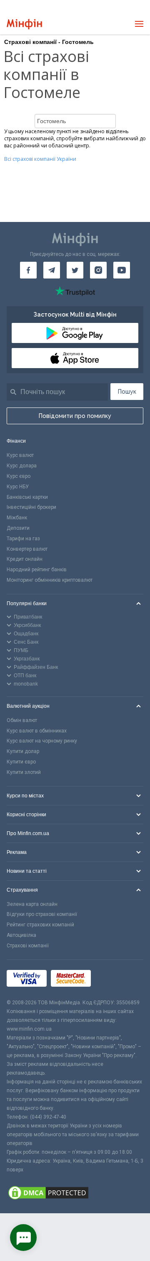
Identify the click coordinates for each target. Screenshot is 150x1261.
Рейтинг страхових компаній (40, 925)
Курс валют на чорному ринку (42, 741)
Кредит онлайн (24, 559)
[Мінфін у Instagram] (98, 270)
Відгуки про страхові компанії (42, 914)
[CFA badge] (113, 978)
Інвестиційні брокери (31, 507)
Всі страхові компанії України (40, 158)
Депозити (18, 528)
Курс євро (18, 476)
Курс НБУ (18, 487)
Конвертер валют (27, 549)
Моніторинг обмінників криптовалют (49, 580)
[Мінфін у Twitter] (75, 270)
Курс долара (22, 466)
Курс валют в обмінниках (37, 731)
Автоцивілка (21, 935)
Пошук (127, 391)
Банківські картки (27, 497)
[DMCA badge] (75, 1193)
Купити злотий (24, 772)
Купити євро (21, 762)
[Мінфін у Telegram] (51, 270)
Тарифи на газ (23, 539)
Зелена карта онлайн (32, 904)
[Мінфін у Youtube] (121, 270)
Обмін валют (22, 720)
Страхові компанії (28, 946)
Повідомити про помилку (75, 416)
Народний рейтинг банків (37, 569)
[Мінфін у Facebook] (28, 270)
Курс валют (20, 455)
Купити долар (23, 751)
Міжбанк (17, 518)
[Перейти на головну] (24, 24)
